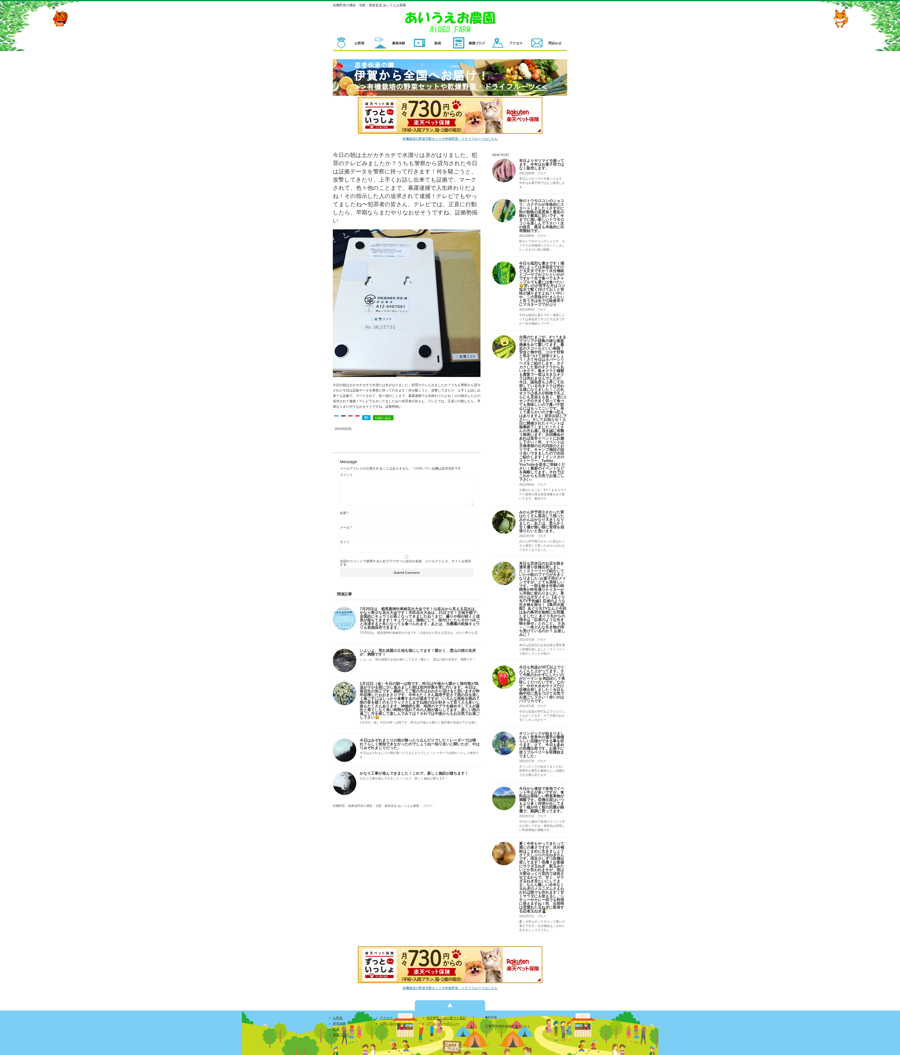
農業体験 (339, 1023)
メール (346, 527)
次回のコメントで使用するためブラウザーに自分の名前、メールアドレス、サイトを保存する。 (405, 562)
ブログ (541, 173)
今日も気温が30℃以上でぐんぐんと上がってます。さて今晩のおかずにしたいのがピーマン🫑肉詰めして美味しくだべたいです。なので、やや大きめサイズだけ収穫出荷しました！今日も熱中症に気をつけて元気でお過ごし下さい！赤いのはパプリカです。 (542, 684)
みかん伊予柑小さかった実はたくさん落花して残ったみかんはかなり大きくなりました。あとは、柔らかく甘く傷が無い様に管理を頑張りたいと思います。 (541, 521)
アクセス (386, 1018)
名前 (344, 512)
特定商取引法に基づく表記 (446, 1018)
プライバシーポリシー (443, 1023)
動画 (336, 1029)
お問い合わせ (389, 1023)
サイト (345, 542)
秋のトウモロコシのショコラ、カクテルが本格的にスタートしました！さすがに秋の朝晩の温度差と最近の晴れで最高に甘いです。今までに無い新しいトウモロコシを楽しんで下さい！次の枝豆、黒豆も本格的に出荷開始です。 (541, 216)
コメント (346, 474)
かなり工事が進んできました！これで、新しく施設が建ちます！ (414, 773)
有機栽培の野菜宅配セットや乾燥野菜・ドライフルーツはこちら (450, 139)
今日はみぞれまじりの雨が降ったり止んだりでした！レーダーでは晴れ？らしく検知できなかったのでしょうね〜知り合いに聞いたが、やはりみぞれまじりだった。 (420, 744)
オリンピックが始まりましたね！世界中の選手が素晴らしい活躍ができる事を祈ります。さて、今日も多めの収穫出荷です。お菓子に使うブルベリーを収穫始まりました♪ (541, 744)
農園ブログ (341, 1035)
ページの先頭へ (450, 1005)
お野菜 (338, 1018)
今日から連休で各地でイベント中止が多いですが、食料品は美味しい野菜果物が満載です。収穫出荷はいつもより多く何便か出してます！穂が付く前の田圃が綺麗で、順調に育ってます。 (541, 800)
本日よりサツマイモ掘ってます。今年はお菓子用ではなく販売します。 (541, 164)
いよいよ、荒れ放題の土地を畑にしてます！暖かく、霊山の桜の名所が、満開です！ (418, 652)
